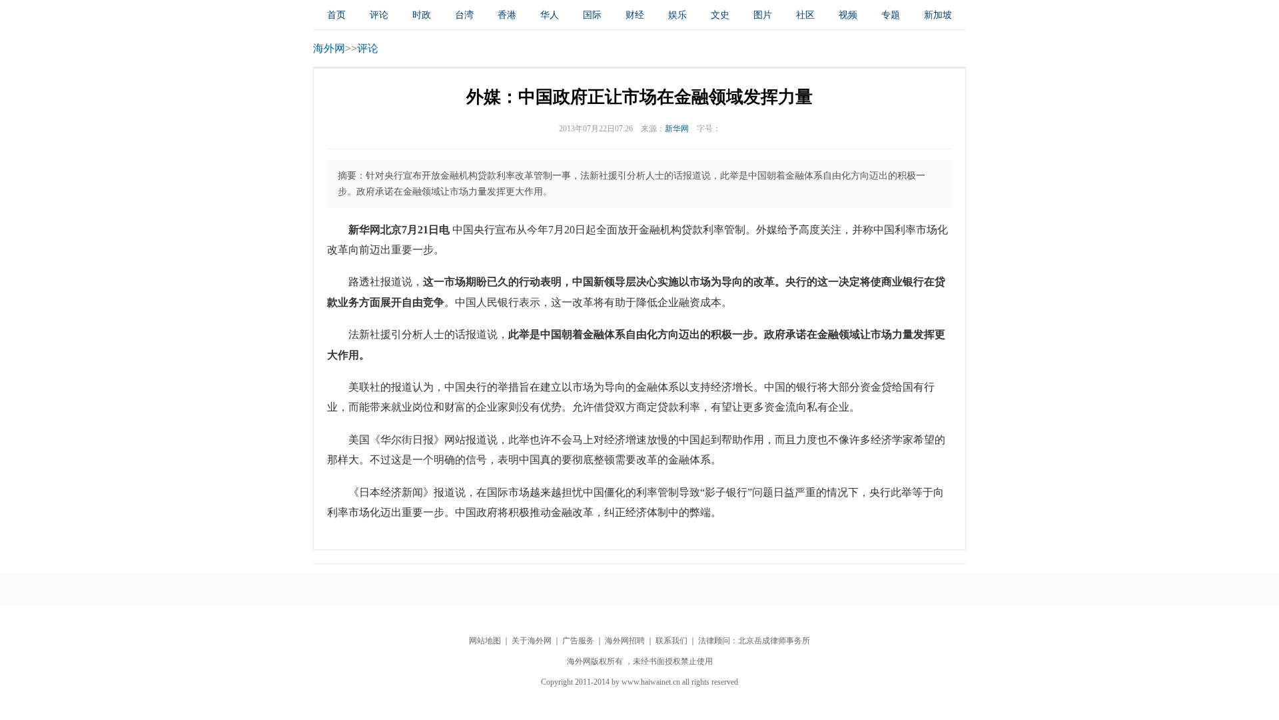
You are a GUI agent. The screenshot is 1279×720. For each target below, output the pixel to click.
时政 (421, 15)
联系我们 (671, 640)
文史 (720, 15)
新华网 (677, 128)
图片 (762, 15)
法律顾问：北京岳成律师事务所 (754, 640)
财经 (635, 15)
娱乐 (677, 15)
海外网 (329, 48)
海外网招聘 (625, 640)
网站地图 (485, 640)
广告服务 (578, 640)
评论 (379, 15)
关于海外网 (532, 640)
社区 (805, 15)
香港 (507, 15)
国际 (592, 15)
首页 (336, 15)
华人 (549, 15)
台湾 (464, 15)
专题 (890, 15)
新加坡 (938, 15)
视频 (848, 15)
